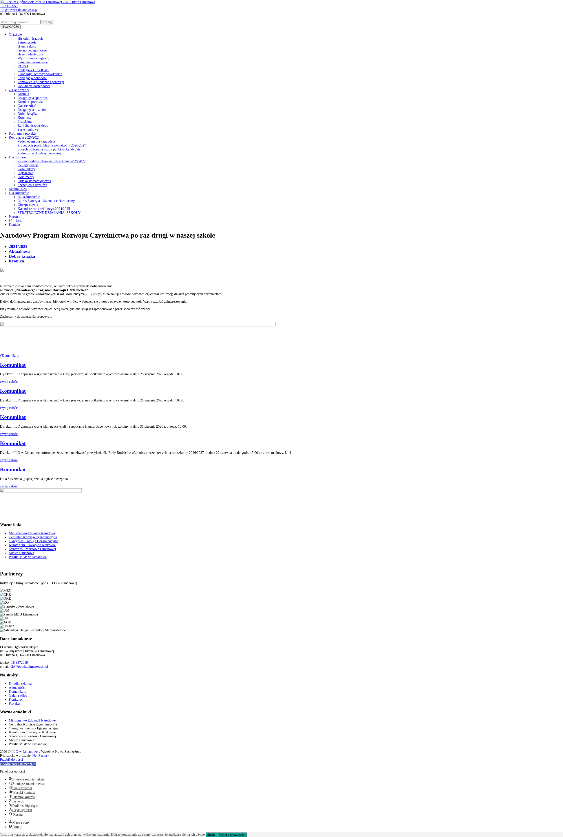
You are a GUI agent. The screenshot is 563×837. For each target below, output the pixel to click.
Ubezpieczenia (28, 205)
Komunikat (13, 365)
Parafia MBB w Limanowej (28, 557)
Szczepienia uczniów (32, 185)
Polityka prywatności (232, 834)
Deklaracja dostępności (34, 86)
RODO (23, 66)
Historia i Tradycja (30, 38)
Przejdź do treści (11, 759)
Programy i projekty (23, 133)
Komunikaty (26, 169)
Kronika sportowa (30, 102)
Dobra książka (28, 113)
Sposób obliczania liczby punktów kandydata (49, 149)
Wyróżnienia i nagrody (33, 58)
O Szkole (15, 34)
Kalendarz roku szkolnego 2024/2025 (44, 209)
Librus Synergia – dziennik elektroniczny (46, 201)
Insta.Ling (25, 121)
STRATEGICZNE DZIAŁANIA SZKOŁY (49, 212)
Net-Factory (40, 755)
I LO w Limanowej (25, 751)
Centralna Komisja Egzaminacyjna (33, 537)
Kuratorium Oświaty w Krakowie (32, 545)
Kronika (23, 94)
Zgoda (211, 834)
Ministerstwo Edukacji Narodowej (33, 533)
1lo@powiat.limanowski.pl (29, 666)
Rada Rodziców (29, 197)
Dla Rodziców (19, 193)
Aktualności (19, 251)
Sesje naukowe (28, 129)
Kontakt (14, 224)
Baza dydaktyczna (30, 54)
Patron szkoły (27, 42)
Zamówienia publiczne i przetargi (41, 82)
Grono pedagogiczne (32, 50)
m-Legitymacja (28, 165)
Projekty (14, 703)
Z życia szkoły (19, 90)
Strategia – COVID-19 (33, 70)
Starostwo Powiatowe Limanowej (32, 549)
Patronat (14, 216)
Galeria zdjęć (18, 695)
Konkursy (24, 117)
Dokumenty (26, 177)
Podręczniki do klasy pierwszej (39, 153)
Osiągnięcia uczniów (32, 110)
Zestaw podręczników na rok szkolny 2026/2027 (52, 161)
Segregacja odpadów (32, 78)
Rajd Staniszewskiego (33, 125)
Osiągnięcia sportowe (33, 98)
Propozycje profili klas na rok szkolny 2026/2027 (52, 145)
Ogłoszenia (25, 173)
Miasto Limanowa (21, 553)
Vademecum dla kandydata (36, 141)
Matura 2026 (18, 189)
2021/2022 (18, 246)
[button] (18, 764)
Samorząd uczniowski (33, 62)
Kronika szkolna (20, 683)
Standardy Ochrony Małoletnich (40, 74)
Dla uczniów (18, 157)
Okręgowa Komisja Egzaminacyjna (33, 541)
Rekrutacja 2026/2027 (24, 137)
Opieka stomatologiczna (34, 181)
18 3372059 (19, 662)
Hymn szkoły (27, 46)
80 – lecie (15, 220)
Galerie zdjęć (27, 106)
